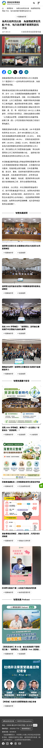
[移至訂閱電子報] (41, 485)
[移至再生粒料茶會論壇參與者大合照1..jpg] (21, 45)
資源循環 (22, 253)
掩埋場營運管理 (24, 592)
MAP (35, 725)
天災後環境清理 (24, 486)
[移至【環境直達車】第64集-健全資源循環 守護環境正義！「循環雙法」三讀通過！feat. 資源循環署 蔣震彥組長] (21, 630)
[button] (21, 565)
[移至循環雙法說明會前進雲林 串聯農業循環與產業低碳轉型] (21, 276)
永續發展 (34, 434)
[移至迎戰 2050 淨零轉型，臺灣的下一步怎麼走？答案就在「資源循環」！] (21, 405)
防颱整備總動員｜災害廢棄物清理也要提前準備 (21, 482)
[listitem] (3, 743)
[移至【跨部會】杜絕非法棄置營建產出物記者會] (21, 683)
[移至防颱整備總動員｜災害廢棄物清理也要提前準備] (21, 459)
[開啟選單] (39, 3)
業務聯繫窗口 (26, 728)
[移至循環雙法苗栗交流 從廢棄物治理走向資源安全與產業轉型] (21, 236)
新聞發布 (10, 8)
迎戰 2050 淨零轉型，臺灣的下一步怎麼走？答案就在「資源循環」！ (20, 429)
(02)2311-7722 (14, 728)
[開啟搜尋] (34, 3)
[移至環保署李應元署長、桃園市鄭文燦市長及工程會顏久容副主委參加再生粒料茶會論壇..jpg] (35, 61)
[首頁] (3, 8)
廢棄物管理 (9, 253)
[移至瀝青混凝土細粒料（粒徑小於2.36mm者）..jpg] (21, 61)
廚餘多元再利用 (24, 541)
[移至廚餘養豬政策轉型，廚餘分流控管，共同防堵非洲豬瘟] (21, 511)
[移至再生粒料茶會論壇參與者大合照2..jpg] (8, 61)
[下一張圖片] (39, 61)
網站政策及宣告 (8, 721)
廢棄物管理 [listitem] (22, 17)
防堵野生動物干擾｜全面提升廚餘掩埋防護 (19, 588)
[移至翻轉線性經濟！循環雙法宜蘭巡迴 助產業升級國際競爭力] (21, 357)
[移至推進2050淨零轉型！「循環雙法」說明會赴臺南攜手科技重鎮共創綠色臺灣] (21, 317)
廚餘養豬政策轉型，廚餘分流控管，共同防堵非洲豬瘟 (21, 535)
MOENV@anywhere (24, 721)
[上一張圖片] (3, 61)
